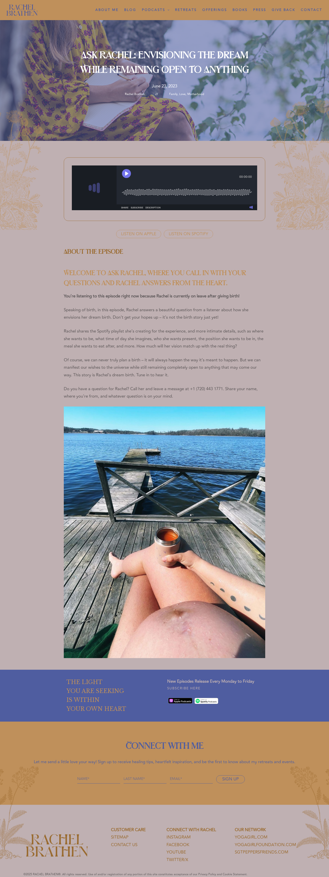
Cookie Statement (235, 874)
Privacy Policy (207, 874)
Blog (130, 10)
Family (173, 94)
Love (182, 94)
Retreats (186, 10)
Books (240, 10)
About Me (107, 10)
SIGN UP (230, 779)
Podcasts (153, 10)
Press (259, 10)
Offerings (214, 10)
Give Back (283, 10)
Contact (311, 10)
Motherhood (195, 94)
